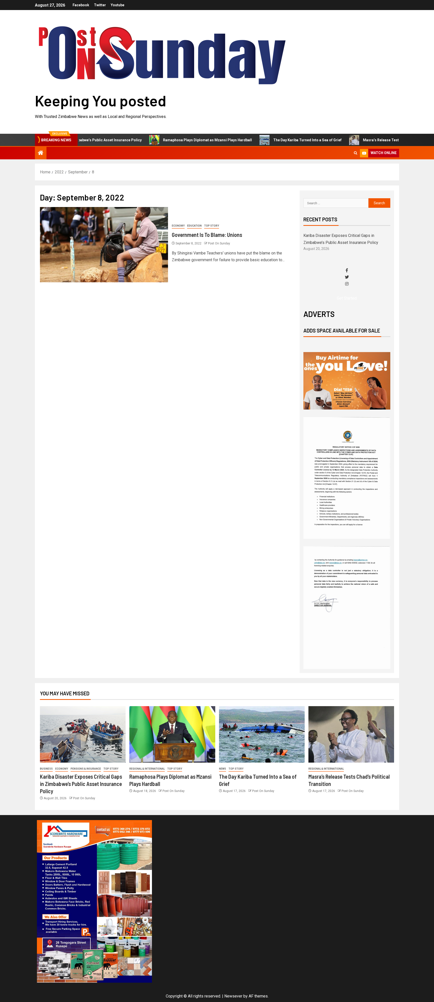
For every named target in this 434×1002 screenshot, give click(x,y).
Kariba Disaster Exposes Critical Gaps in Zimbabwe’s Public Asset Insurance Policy (81, 783)
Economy (178, 225)
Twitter (100, 5)
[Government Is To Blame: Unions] (104, 244)
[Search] (355, 153)
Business (46, 768)
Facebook (81, 5)
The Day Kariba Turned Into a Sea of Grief (277, 140)
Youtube (117, 5)
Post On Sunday (219, 243)
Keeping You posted (100, 100)
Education (194, 225)
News (222, 768)
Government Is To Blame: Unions (207, 234)
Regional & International (147, 768)
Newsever (233, 996)
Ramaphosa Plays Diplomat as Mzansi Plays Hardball (177, 140)
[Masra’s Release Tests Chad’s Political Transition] (351, 734)
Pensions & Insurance (86, 768)
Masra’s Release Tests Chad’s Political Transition (374, 140)
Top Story (211, 225)
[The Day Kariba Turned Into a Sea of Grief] (262, 734)
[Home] (40, 153)
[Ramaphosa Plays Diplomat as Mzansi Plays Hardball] (172, 734)
